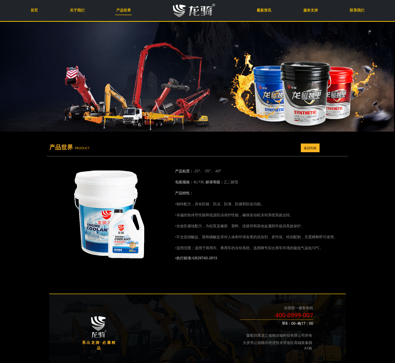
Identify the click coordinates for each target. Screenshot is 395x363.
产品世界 (123, 10)
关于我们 (77, 10)
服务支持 (310, 10)
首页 (34, 10)
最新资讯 (264, 10)
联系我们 (357, 10)
